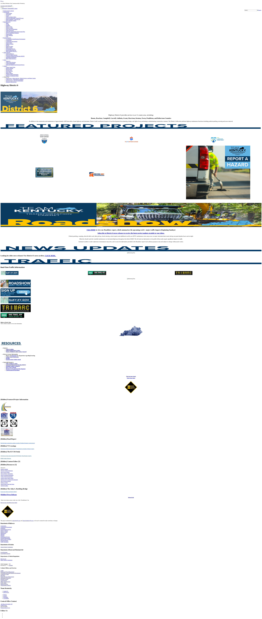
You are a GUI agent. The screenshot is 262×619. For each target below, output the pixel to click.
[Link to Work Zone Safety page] (131, 394)
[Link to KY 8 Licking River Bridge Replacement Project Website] (218, 143)
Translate (11, 565)
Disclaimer (5, 597)
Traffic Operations (4, 541)
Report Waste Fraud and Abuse (7, 484)
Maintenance (3, 533)
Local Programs (4, 552)
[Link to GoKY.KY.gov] (16, 303)
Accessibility (6, 598)
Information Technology (6, 578)
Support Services (4, 584)
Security (5, 596)
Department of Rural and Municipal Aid (12, 549)
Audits (2, 570)
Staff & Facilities (10, 349)
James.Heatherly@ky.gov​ (28, 520)
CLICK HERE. (50, 256)
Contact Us (5, 591)
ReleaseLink (131, 497)
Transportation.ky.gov (5, 607)
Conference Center (5, 574)
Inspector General (4, 579)
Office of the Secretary (5, 581)
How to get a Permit (11, 367)
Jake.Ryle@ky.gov (16, 520)
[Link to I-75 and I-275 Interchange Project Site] (131, 142)
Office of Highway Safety (11, 363)
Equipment (3, 528)
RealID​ (8, 358)
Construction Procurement (13, 370)
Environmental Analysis (6, 529)
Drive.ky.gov (3, 558)
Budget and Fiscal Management (7, 571)
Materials (3, 534)
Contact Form (4, 605)
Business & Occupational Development (15, 369)
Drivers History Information (7, 473)
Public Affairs (3, 583)
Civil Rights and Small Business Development (10, 573)
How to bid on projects (6, 481)
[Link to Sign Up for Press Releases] (16, 296)
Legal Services (4, 580)
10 (138, 331)
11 (137, 334)
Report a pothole (4, 469)
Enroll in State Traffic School (13, 359)
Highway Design (4, 530)
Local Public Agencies (5, 553)
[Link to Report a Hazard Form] (218, 199)
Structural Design (4, 540)
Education (3, 575)
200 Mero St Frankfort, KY (6, 604)
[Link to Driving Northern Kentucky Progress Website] (97, 176)
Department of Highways (8, 523)
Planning (2, 535)
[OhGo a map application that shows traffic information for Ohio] (97, 275)
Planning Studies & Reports (13, 366)
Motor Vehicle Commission (6, 560)
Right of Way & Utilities (6, 539)
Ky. (2, 1)
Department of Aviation (7, 544)
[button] (259, 10)
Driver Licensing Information (7, 475)
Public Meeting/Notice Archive (13, 350)
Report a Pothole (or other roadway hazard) (16, 351)
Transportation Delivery (6, 585)
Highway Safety (4, 482)
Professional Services (5, 537)
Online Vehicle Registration (12, 357)
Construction (3, 526)
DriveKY (14, 355)
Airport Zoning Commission (7, 547)
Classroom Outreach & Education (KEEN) (16, 364)
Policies (5, 594)
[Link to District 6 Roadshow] (16, 287)
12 (140, 331)
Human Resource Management (7, 576)
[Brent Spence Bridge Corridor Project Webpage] (44, 144)
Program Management (5, 538)
